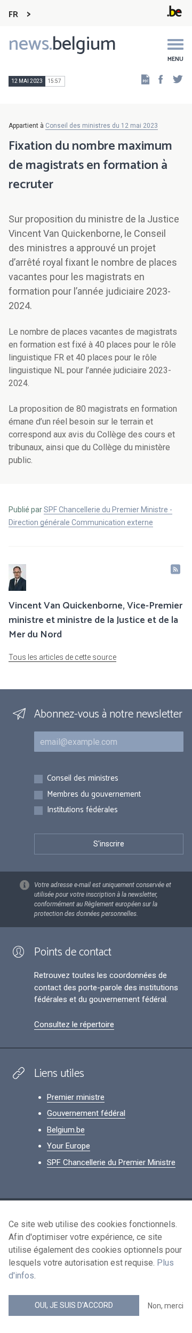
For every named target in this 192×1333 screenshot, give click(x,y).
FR (13, 14)
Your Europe (68, 1146)
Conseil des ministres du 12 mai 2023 (101, 125)
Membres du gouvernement (94, 795)
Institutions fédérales (82, 810)
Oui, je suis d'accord (74, 1305)
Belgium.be (66, 1130)
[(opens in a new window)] (157, 79)
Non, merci (165, 1305)
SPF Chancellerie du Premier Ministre (111, 1162)
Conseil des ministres (82, 779)
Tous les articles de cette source (62, 657)
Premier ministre (76, 1097)
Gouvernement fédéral (86, 1113)
